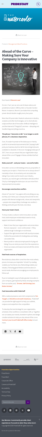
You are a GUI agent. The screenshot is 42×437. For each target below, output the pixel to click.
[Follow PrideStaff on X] (22, 412)
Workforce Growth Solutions (20, 299)
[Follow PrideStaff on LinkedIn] (10, 412)
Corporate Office (7, 381)
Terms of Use (6, 392)
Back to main (22, 35)
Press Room (6, 373)
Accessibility (6, 388)
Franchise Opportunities (10, 369)
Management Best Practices (18, 44)
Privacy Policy (6, 396)
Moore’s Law (15, 100)
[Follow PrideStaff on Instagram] (16, 412)
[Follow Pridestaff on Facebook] (4, 412)
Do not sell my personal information (11, 430)
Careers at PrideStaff (8, 384)
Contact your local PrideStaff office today (17, 320)
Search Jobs (38, 4)
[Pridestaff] (20, 4)
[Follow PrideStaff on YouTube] (28, 412)
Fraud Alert (5, 377)
